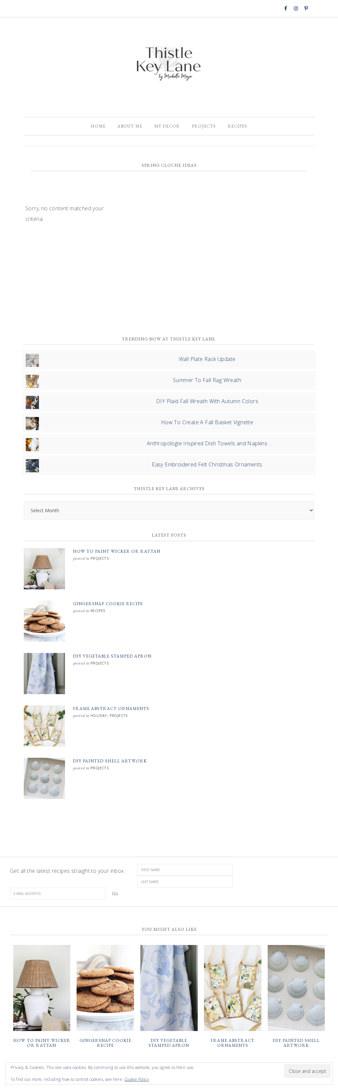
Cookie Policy (136, 1079)
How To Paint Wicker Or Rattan (116, 551)
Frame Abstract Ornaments (111, 708)
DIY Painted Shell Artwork (110, 761)
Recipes (97, 610)
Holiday (98, 715)
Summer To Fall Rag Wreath (207, 380)
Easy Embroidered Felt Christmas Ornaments (207, 464)
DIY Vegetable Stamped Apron (112, 656)
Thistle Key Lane (169, 64)
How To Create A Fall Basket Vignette (207, 422)
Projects (99, 558)
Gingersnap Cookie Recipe (108, 603)
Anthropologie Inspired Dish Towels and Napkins (207, 443)
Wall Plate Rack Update (207, 359)
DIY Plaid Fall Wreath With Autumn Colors (207, 401)
